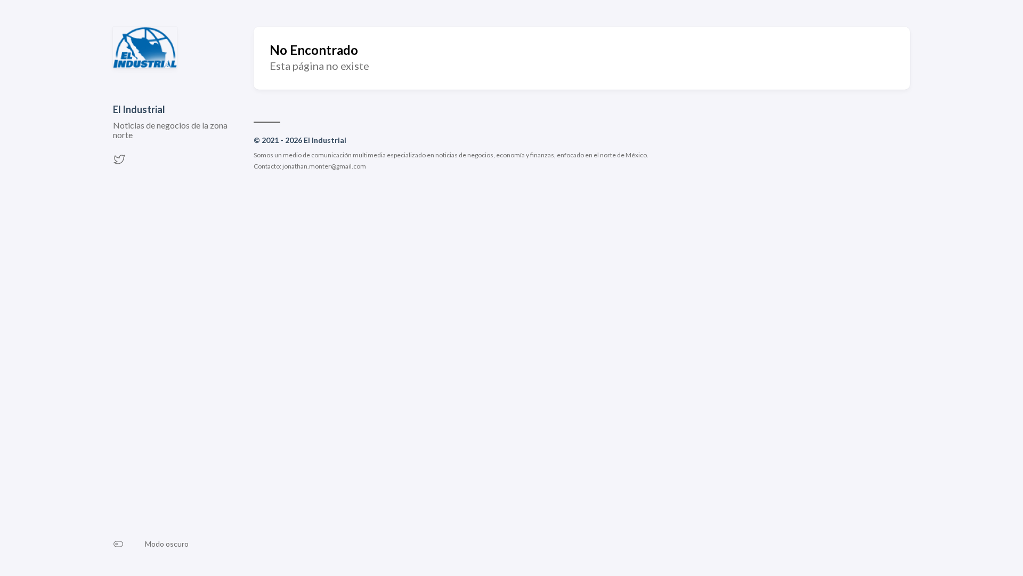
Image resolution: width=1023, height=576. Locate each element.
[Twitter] (119, 162)
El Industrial (139, 109)
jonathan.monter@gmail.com (324, 166)
